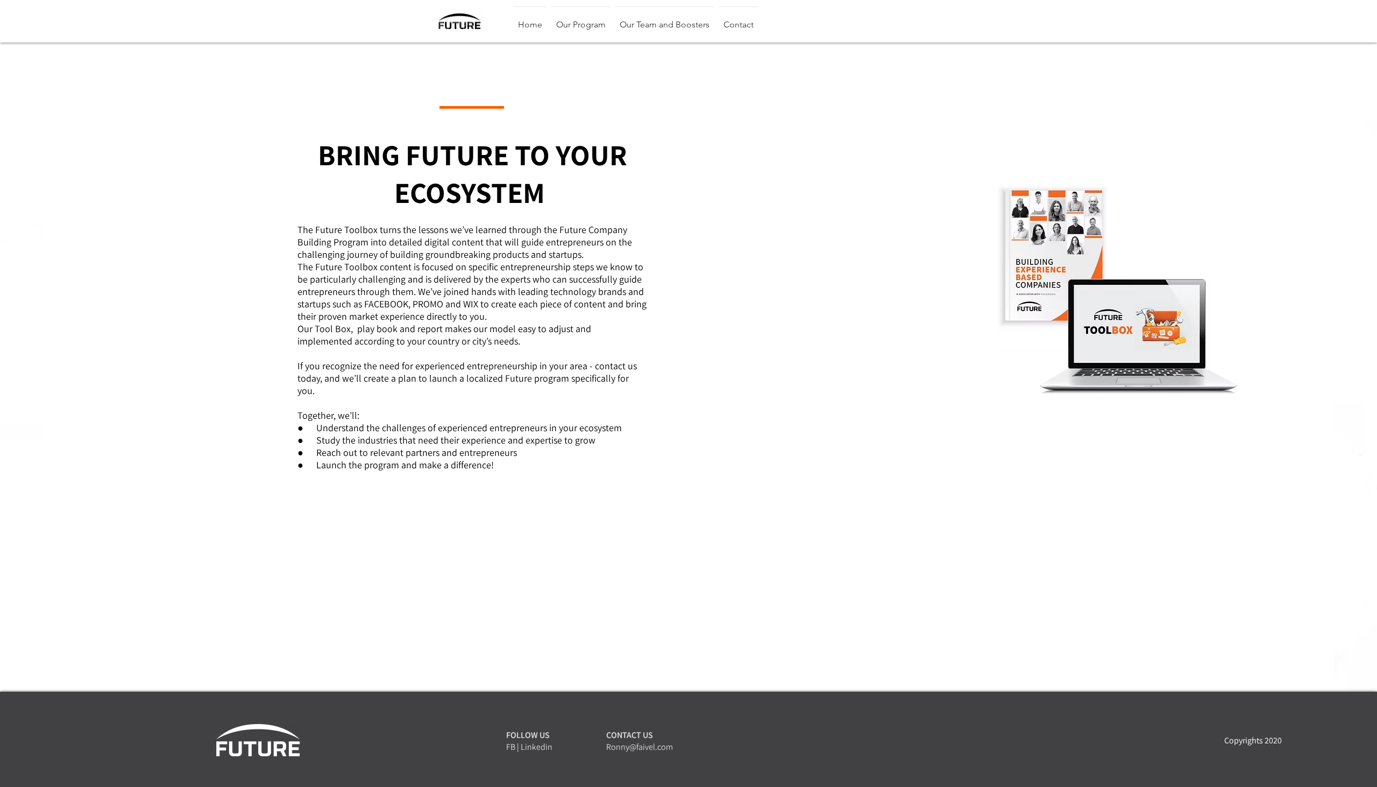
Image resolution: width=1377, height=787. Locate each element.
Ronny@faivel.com (639, 747)
